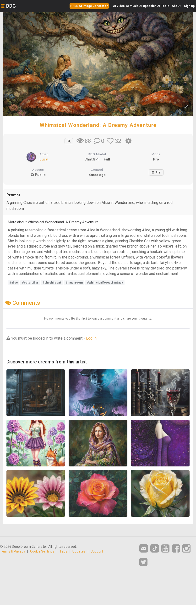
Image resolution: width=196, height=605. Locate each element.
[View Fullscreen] (186, 107)
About (176, 6)
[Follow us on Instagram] (186, 548)
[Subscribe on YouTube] (165, 548)
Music (132, 6)
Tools (163, 6)
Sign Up (189, 6)
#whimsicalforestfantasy (105, 282)
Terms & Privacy (12, 551)
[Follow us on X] (143, 562)
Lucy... (44, 159)
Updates (79, 551)
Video (119, 6)
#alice (13, 282)
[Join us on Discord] (143, 548)
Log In (91, 338)
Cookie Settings (42, 551)
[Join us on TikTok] (154, 548)
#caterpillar (30, 282)
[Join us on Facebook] (176, 548)
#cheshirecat (52, 282)
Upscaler (147, 6)
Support (97, 551)
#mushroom (74, 282)
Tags (63, 551)
